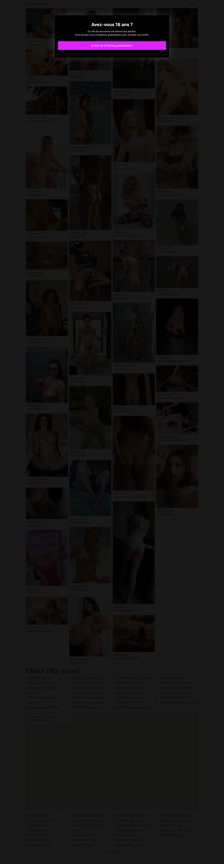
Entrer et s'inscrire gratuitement (112, 45)
